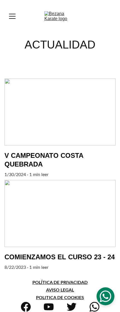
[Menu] (12, 16)
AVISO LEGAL (60, 290)
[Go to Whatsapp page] (94, 307)
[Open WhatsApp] (105, 296)
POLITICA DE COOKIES (60, 297)
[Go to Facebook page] (26, 307)
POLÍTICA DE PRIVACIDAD (60, 282)
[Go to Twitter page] (71, 307)
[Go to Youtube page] (49, 307)
